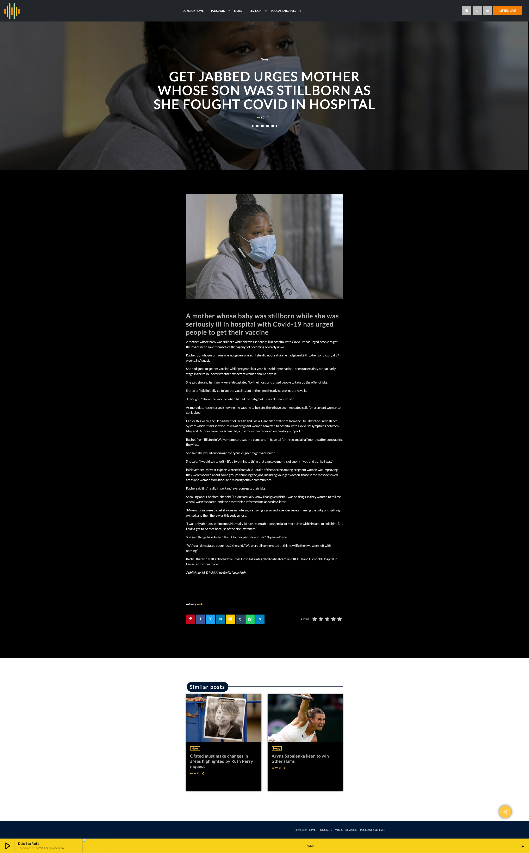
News (264, 59)
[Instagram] (466, 10)
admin (200, 604)
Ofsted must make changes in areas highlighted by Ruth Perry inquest (221, 761)
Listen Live (507, 11)
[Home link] (12, 11)
